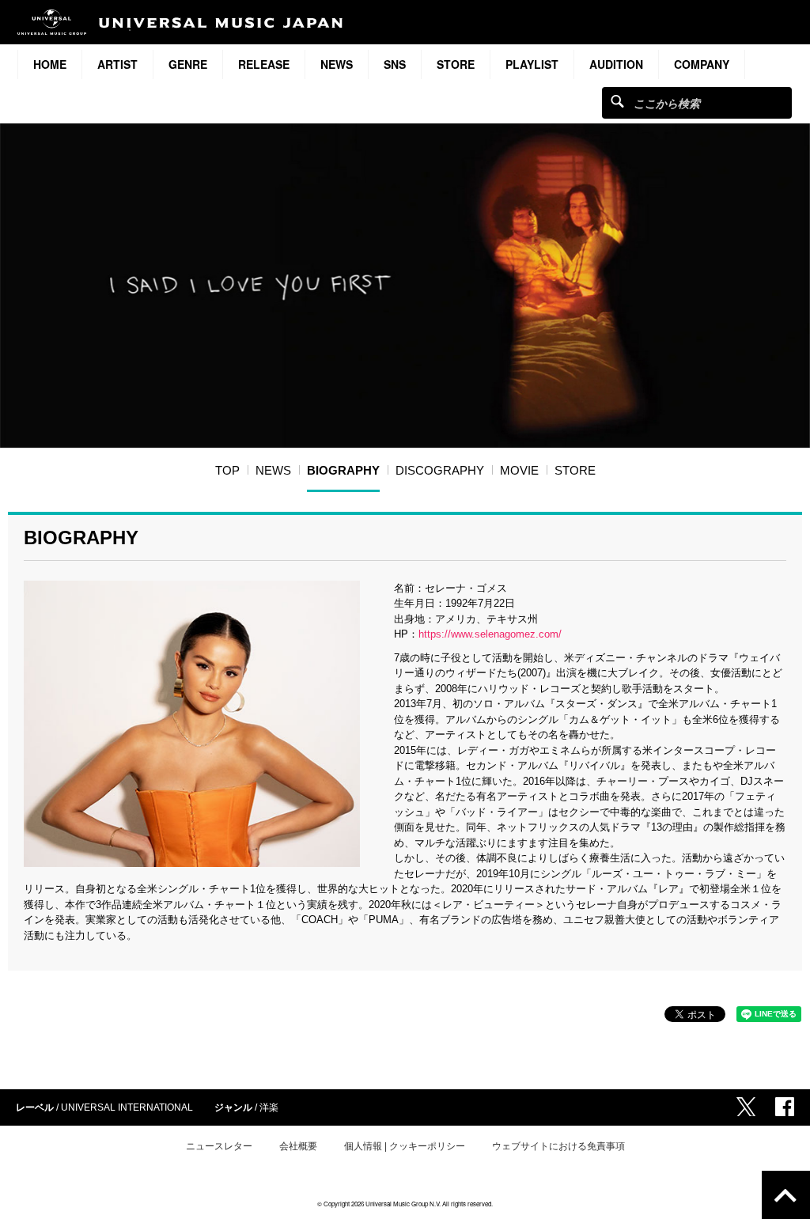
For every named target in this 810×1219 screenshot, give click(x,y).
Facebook (784, 1106)
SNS (395, 64)
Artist (117, 64)
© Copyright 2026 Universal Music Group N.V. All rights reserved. (405, 1203)
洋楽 (268, 1107)
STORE (456, 64)
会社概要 (298, 1146)
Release (264, 64)
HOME (49, 64)
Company (701, 64)
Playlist (531, 64)
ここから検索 (617, 101)
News (336, 64)
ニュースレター (219, 1146)
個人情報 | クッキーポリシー (404, 1146)
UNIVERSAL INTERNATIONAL (127, 1107)
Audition (616, 64)
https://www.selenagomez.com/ (490, 634)
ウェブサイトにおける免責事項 (558, 1146)
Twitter (745, 1106)
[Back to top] (786, 1195)
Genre (187, 64)
